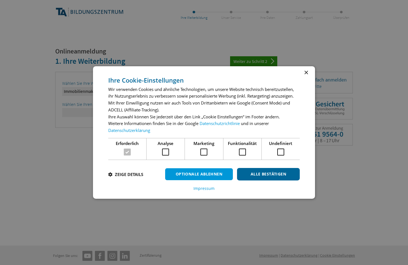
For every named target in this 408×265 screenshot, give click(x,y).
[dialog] (204, 132)
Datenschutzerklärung (129, 130)
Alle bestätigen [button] (268, 174)
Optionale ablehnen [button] (199, 174)
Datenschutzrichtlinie (220, 123)
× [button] (306, 73)
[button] (125, 174)
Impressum (204, 188)
